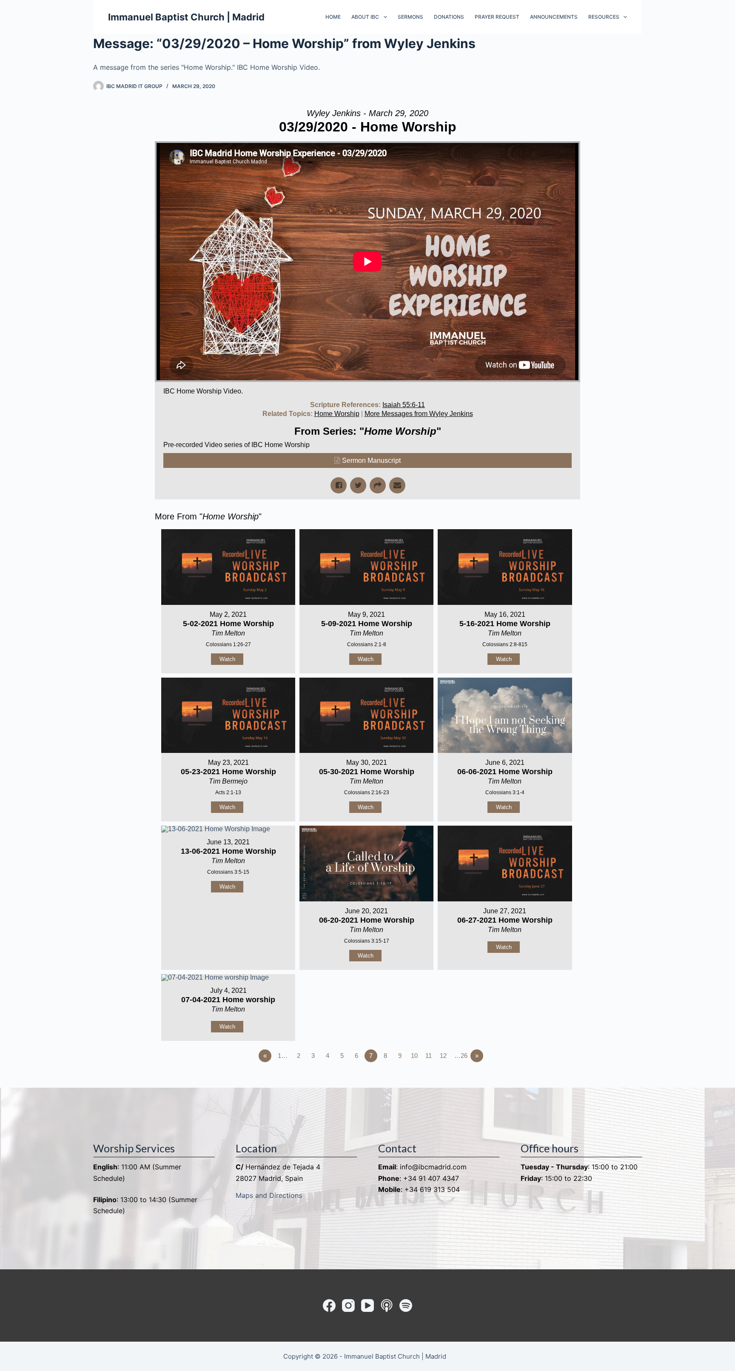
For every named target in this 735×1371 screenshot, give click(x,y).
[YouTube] (367, 1305)
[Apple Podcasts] (386, 1305)
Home (333, 17)
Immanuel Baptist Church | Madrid (186, 17)
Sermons (410, 17)
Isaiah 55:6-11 (403, 404)
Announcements (554, 17)
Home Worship (336, 413)
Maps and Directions (269, 1195)
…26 (460, 1055)
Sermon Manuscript (371, 460)
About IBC (365, 17)
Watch (227, 659)
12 (443, 1055)
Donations (449, 17)
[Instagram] (348, 1305)
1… (283, 1055)
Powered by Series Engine (548, 1079)
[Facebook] (329, 1305)
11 (428, 1055)
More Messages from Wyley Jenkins (419, 413)
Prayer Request (497, 17)
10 (414, 1055)
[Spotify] (405, 1305)
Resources (603, 17)
